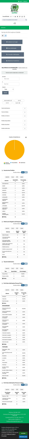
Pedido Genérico (5, 246)
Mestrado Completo (6, 332)
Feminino (4, 296)
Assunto (6, 180)
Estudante (4, 355)
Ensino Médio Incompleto (5, 317)
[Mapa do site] (22, 17)
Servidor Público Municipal (5, 373)
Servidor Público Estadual (5, 367)
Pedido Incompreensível (7, 249)
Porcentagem (23, 180)
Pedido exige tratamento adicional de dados (7, 244)
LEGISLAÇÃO (4, 197)
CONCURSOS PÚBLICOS (4, 208)
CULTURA (4, 194)
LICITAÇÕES (4, 205)
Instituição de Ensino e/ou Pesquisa (6, 399)
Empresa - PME (5, 396)
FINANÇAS (4, 192)
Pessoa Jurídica (5, 276)
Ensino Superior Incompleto (5, 324)
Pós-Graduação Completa (5, 327)
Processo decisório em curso (6, 252)
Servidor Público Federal (7, 370)
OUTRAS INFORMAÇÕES (5, 214)
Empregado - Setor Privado (6, 350)
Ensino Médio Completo (7, 314)
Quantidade (15, 180)
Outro (3, 254)
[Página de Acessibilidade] (24, 17)
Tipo (6, 271)
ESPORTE (4, 190)
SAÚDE (3, 185)
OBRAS (3, 211)
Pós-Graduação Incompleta (5, 330)
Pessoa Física (4, 273)
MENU (4, 27)
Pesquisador (4, 362)
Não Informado (5, 301)
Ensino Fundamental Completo (6, 309)
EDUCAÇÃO (4, 188)
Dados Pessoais (5, 234)
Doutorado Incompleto (7, 339)
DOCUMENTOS (5, 183)
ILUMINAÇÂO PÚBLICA (5, 200)
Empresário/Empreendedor (7, 353)
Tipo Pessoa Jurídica (7, 393)
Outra (3, 360)
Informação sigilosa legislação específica (6, 241)
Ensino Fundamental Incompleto (6, 312)
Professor (4, 364)
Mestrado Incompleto (6, 335)
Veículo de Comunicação (7, 401)
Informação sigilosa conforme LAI (6, 238)
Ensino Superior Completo (5, 320)
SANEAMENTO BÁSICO (5, 203)
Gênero (7, 293)
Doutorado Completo (6, 337)
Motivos (8, 231)
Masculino (4, 298)
